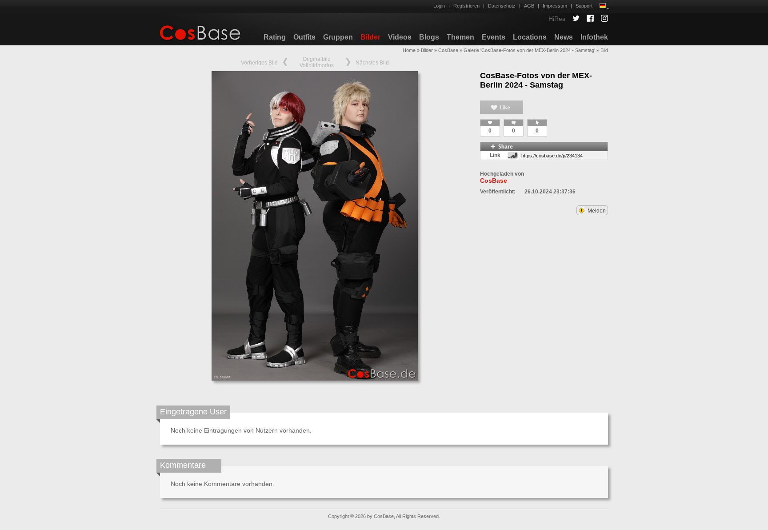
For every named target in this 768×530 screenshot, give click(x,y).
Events (493, 37)
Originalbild (317, 59)
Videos (400, 37)
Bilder (370, 37)
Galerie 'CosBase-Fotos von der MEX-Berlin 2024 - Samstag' (529, 50)
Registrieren (466, 5)
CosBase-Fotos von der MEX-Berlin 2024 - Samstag (536, 80)
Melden (596, 211)
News (563, 37)
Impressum (555, 5)
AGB (529, 5)
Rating (275, 37)
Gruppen (338, 37)
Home (409, 50)
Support (584, 5)
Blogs (429, 37)
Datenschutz (502, 5)
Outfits (304, 37)
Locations (530, 37)
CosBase (448, 50)
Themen (460, 37)
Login (439, 5)
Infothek (594, 37)
